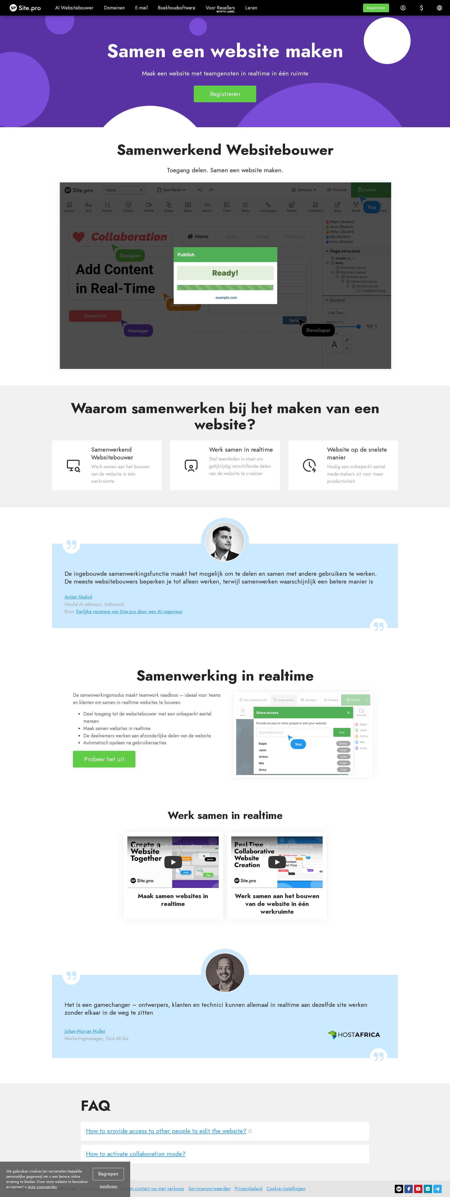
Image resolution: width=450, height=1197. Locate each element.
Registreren (225, 93)
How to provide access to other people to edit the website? (166, 1130)
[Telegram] (437, 1189)
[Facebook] (408, 1189)
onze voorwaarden (42, 1186)
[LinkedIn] (428, 1189)
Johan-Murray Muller (85, 1031)
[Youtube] (418, 1189)
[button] (376, 8)
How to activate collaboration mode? (135, 1153)
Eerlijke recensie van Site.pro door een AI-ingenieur (129, 611)
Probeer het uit (104, 759)
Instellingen (108, 1186)
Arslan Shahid (78, 597)
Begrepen (108, 1173)
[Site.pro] (399, 1189)
